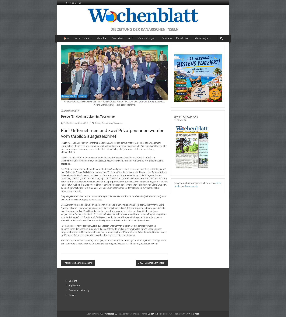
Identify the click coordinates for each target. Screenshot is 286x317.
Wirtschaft (102, 38)
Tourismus (118, 123)
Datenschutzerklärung (79, 290)
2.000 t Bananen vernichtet (151, 263)
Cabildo (98, 123)
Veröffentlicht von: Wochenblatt (75, 123)
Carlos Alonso (107, 123)
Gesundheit (117, 38)
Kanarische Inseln (69, 96)
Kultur (131, 38)
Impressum (74, 285)
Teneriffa (83, 96)
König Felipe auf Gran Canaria (78, 263)
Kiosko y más (191, 186)
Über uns (73, 281)
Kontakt (72, 295)
